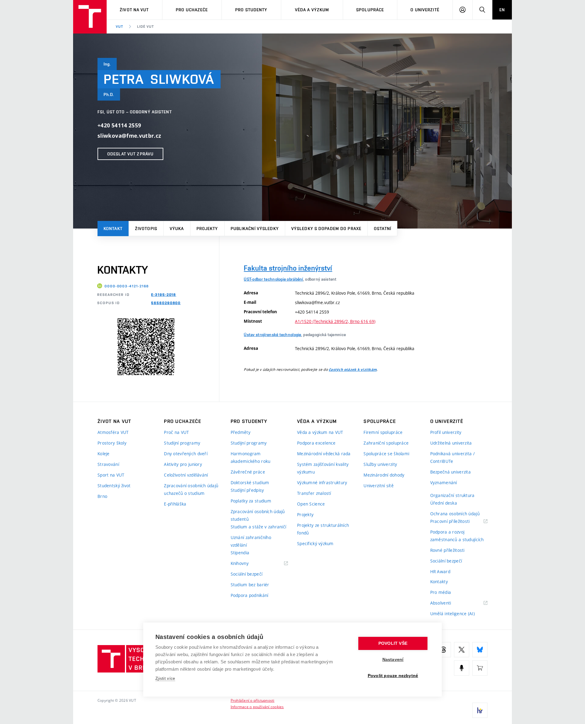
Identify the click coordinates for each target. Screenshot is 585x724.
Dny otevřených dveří (185, 453)
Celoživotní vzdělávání (186, 475)
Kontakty (439, 581)
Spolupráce (370, 9)
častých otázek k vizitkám (353, 369)
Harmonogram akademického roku (251, 457)
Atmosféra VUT (113, 432)
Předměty (240, 432)
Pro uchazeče (192, 9)
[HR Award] (480, 710)
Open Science (311, 504)
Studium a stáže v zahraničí (258, 527)
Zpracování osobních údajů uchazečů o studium (191, 489)
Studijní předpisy (247, 490)
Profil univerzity (446, 432)
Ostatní (382, 228)
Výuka (177, 228)
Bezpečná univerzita (450, 472)
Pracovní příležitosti (457, 521)
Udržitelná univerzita (451, 443)
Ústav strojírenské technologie (272, 334)
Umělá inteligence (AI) (452, 613)
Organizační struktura (452, 495)
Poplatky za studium (251, 501)
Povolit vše (392, 643)
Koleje (104, 453)
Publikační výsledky (255, 228)
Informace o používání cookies (257, 706)
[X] (461, 649)
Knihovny (247, 563)
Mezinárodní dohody (383, 475)
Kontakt (113, 228)
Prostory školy (112, 443)
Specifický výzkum (315, 543)
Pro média (440, 592)
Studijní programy (182, 443)
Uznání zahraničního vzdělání (251, 541)
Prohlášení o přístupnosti (253, 700)
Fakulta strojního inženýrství (288, 268)
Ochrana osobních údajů (455, 513)
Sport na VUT (111, 475)
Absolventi (448, 603)
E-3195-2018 (163, 295)
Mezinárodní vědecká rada (324, 453)
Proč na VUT (176, 432)
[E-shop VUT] (480, 668)
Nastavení (393, 659)
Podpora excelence (316, 443)
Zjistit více (165, 678)
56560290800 (166, 303)
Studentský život (114, 485)
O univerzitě (424, 9)
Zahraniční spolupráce (386, 443)
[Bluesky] (480, 649)
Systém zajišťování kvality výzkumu (323, 468)
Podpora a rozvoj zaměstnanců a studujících (457, 535)
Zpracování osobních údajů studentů (258, 515)
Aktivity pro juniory (183, 464)
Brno (102, 496)
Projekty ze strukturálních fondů (323, 529)
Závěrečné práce (248, 472)
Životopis (146, 228)
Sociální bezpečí (246, 574)
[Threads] (443, 649)
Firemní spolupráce (382, 432)
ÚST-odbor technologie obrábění (273, 279)
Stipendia (240, 552)
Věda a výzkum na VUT (320, 432)
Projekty (207, 228)
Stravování (108, 464)
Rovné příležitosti (447, 550)
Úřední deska (443, 503)
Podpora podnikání (249, 595)
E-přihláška (175, 504)
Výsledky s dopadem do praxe (326, 228)
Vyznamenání (443, 482)
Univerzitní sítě (378, 485)
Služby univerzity (380, 464)
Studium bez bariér (250, 584)
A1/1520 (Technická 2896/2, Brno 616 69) (335, 321)
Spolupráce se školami (386, 453)
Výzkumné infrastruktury (322, 482)
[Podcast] (461, 668)
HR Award (440, 571)
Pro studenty (251, 9)
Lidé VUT (145, 26)
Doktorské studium (250, 482)
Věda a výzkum (312, 9)
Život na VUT (134, 9)
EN (502, 9)
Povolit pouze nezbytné (393, 675)
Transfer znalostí (314, 493)
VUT (119, 26)
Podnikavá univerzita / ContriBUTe (452, 457)
